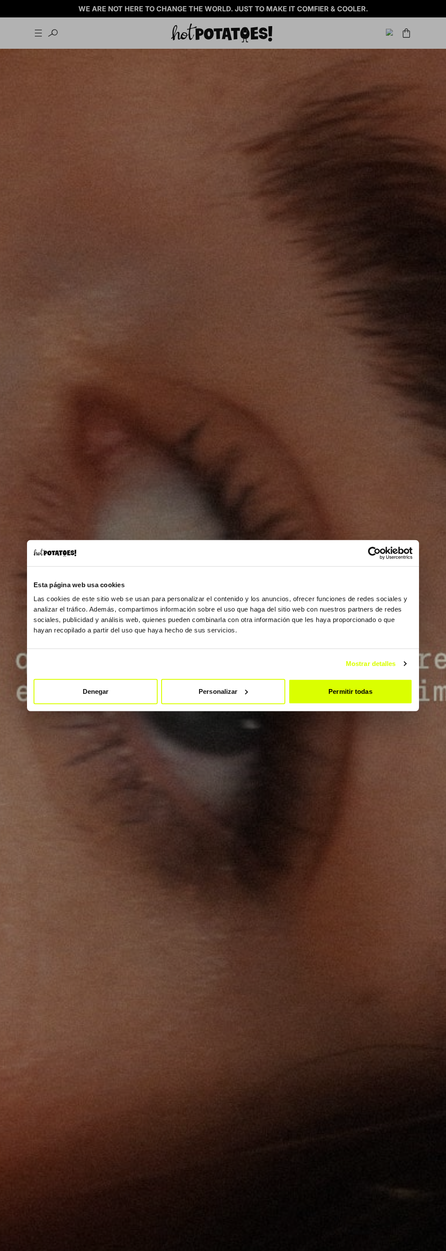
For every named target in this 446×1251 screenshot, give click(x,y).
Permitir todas (350, 691)
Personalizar (218, 691)
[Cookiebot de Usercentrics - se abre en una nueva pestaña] (374, 553)
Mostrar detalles (371, 663)
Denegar (96, 691)
